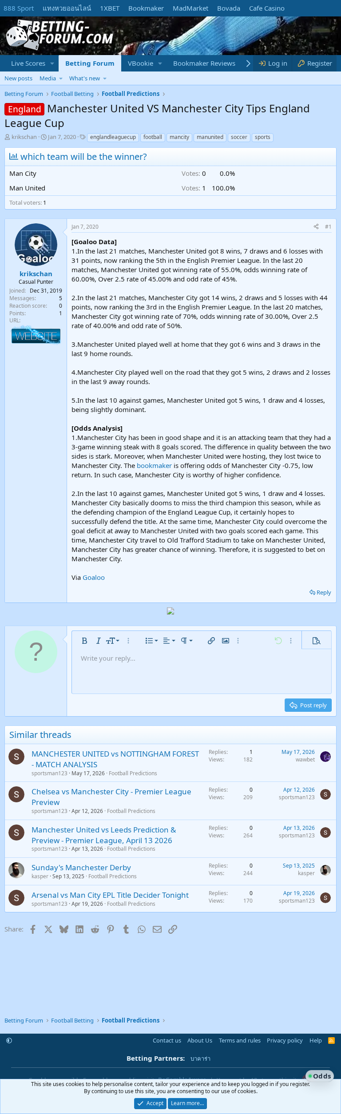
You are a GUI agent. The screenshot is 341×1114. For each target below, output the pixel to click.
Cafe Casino (267, 8)
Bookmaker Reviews (204, 63)
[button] (52, 63)
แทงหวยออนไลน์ (67, 8)
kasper (40, 876)
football (152, 137)
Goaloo (94, 577)
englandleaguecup (113, 137)
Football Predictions (133, 773)
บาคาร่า (200, 1058)
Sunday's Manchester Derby (81, 867)
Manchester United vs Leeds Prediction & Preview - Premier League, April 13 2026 (104, 835)
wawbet (305, 759)
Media (48, 78)
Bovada (228, 8)
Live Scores (28, 63)
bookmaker (154, 465)
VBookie (140, 63)
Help (315, 1040)
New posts (18, 78)
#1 (328, 226)
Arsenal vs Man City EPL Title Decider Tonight (110, 895)
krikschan (24, 137)
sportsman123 (49, 773)
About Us (199, 1040)
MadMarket (190, 8)
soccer (239, 137)
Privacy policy (285, 1040)
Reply (324, 592)
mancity (179, 137)
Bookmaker (146, 8)
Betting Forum (90, 63)
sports (262, 137)
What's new (84, 78)
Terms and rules (240, 1040)
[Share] (316, 227)
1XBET (109, 8)
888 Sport (19, 8)
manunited (210, 137)
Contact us (167, 1040)
